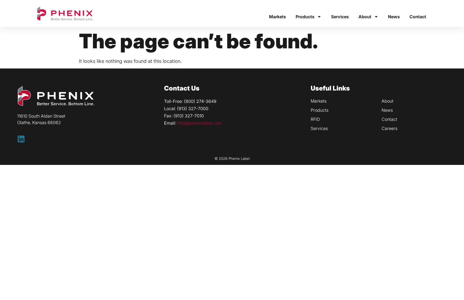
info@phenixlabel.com (199, 123)
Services (340, 16)
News (394, 16)
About (364, 16)
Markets (277, 16)
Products (305, 16)
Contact (417, 16)
